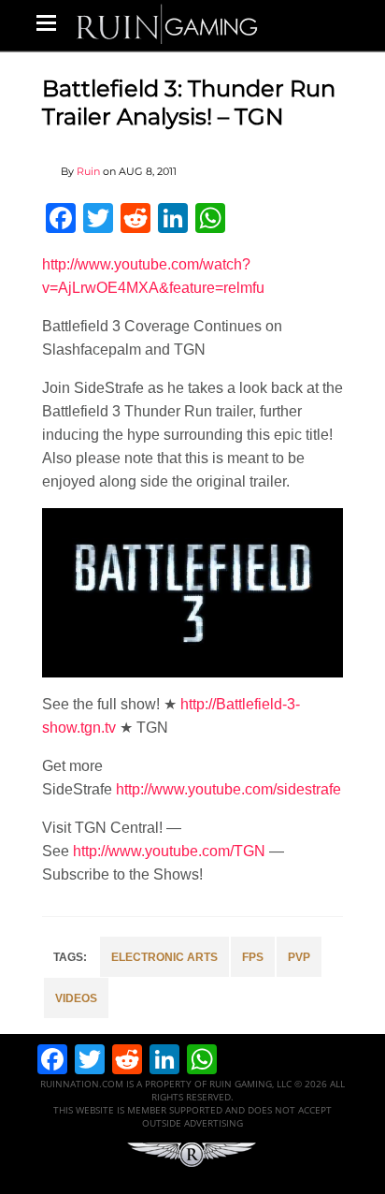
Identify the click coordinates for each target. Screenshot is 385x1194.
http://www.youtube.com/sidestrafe (228, 789)
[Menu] (46, 22)
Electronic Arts (164, 957)
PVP (299, 957)
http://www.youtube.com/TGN (169, 851)
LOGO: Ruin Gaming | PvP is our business (167, 23)
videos (76, 998)
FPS (253, 957)
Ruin (88, 171)
